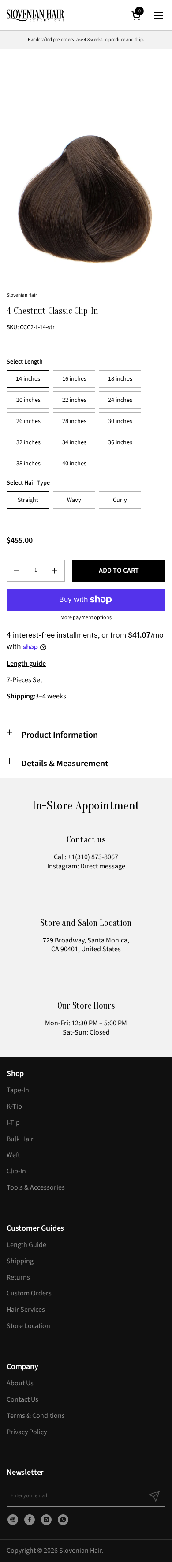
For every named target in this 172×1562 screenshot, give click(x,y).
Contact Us (22, 1399)
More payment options (86, 617)
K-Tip (14, 1106)
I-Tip (13, 1123)
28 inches (74, 421)
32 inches (28, 442)
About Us (20, 1383)
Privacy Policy (27, 1432)
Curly (120, 500)
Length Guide (26, 1245)
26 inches (28, 421)
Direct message (102, 866)
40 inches (74, 463)
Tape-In (18, 1090)
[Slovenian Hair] (35, 15)
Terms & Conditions (36, 1416)
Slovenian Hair (22, 295)
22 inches (74, 400)
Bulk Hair (20, 1139)
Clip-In (16, 1171)
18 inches (120, 379)
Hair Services (26, 1309)
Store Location (28, 1326)
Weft (13, 1155)
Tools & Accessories (36, 1187)
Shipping (20, 1261)
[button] (137, 15)
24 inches (120, 400)
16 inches (74, 379)
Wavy (74, 500)
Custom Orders (29, 1293)
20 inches (28, 400)
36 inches (120, 442)
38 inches (28, 463)
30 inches (120, 421)
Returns (18, 1277)
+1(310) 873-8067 (93, 857)
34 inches (74, 442)
